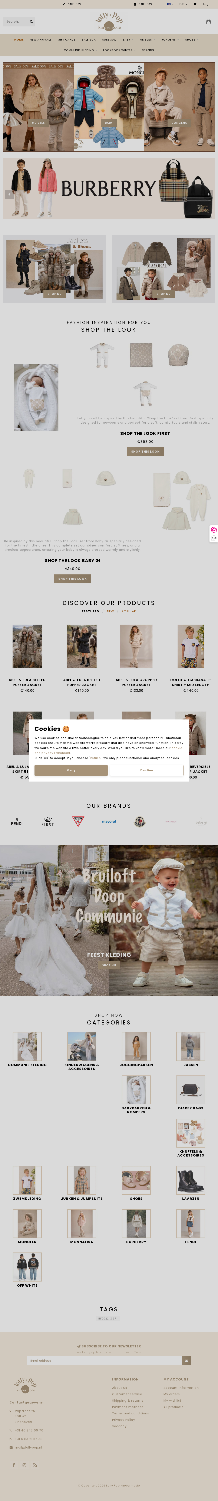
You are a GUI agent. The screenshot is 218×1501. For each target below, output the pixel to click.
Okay (71, 770)
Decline (146, 770)
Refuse (95, 758)
